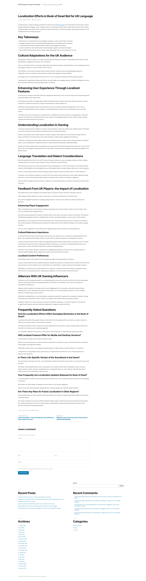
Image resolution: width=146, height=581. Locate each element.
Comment (20, 438)
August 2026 (22, 525)
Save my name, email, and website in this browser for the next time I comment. (36, 468)
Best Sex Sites (36, 410)
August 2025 (22, 552)
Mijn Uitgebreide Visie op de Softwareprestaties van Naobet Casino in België (37, 506)
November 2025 (23, 546)
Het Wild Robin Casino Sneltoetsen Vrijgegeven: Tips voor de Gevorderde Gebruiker (39, 508)
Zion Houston (77, 512)
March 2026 (22, 537)
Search (75, 483)
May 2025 (21, 559)
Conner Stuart (77, 500)
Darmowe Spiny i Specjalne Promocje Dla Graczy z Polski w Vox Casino (36, 504)
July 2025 (21, 555)
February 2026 (23, 539)
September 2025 (23, 550)
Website (19, 462)
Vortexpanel (77, 508)
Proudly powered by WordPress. (40, 576)
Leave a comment (37, 19)
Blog (75, 528)
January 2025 (22, 566)
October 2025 (22, 548)
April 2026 (22, 534)
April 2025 (22, 561)
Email (55, 455)
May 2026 (21, 532)
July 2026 (21, 528)
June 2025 (21, 557)
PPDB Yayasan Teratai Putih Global (29, 4)
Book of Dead (61, 25)
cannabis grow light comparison (82, 496)
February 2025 (23, 564)
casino (76, 530)
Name (19, 455)
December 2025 (23, 543)
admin (20, 19)
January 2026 (22, 541)
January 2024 (22, 568)
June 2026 (21, 530)
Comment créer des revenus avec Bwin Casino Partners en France (34, 497)
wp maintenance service (80, 504)
